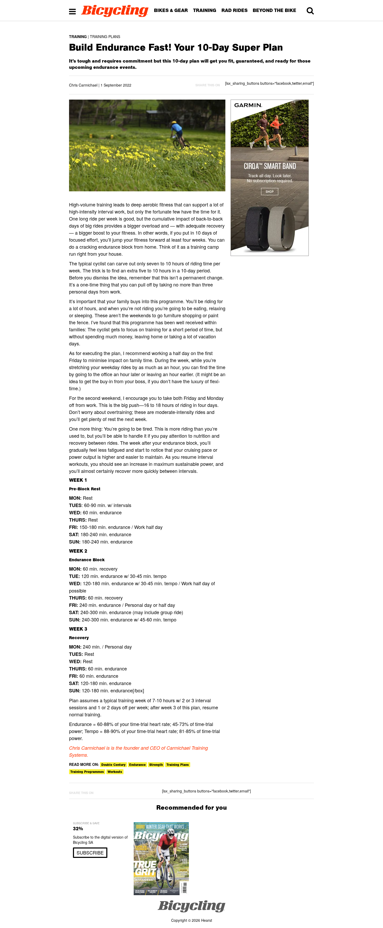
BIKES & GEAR (171, 10)
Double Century (113, 765)
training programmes (87, 772)
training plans (177, 765)
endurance (137, 765)
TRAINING (204, 10)
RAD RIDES (234, 10)
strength (156, 765)
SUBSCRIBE (90, 852)
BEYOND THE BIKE (274, 10)
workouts (115, 772)
